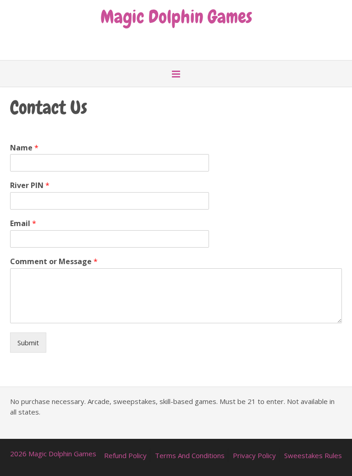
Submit (28, 342)
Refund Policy (125, 455)
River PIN (30, 185)
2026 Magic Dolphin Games (53, 453)
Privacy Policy (254, 455)
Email (23, 223)
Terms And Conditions (190, 455)
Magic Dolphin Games (176, 15)
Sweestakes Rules (313, 455)
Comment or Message (54, 261)
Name (24, 148)
